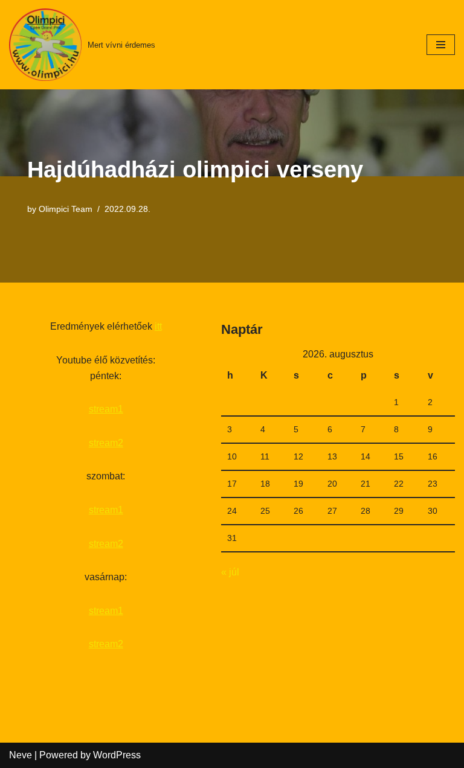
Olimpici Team (65, 209)
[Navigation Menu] (441, 44)
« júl (230, 572)
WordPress (117, 755)
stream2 (106, 443)
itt (158, 326)
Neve (20, 755)
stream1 (106, 409)
